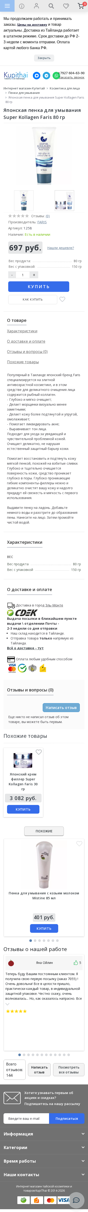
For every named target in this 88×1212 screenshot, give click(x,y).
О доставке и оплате (26, 341)
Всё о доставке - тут (25, 648)
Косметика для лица (65, 88)
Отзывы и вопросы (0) (27, 351)
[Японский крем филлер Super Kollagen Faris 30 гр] (23, 761)
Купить (39, 286)
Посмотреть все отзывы (68, 1069)
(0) (48, 216)
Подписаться (67, 1118)
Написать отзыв (61, 707)
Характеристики (22, 331)
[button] (30, 940)
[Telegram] (46, 75)
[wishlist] (65, 6)
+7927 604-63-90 (71, 73)
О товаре (17, 320)
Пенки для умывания (24, 93)
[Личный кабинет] (36, 6)
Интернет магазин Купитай (24, 88)
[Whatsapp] (56, 75)
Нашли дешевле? (60, 248)
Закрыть (44, 58)
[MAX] (36, 75)
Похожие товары (23, 361)
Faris (42, 222)
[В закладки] (62, 299)
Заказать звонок (71, 77)
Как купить (33, 299)
